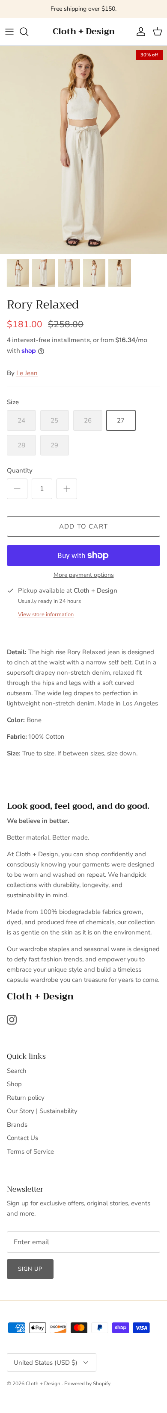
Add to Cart (83, 526)
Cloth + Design (44, 1383)
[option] (83, 150)
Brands (17, 1124)
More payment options (84, 575)
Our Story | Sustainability (42, 1111)
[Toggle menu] (9, 31)
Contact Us (22, 1138)
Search (17, 1070)
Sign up (30, 1269)
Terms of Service (30, 1151)
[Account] (138, 31)
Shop (14, 1084)
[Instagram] (12, 1020)
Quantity (20, 470)
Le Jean (27, 373)
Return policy (26, 1097)
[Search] (28, 31)
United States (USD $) (46, 1362)
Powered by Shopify (87, 1383)
